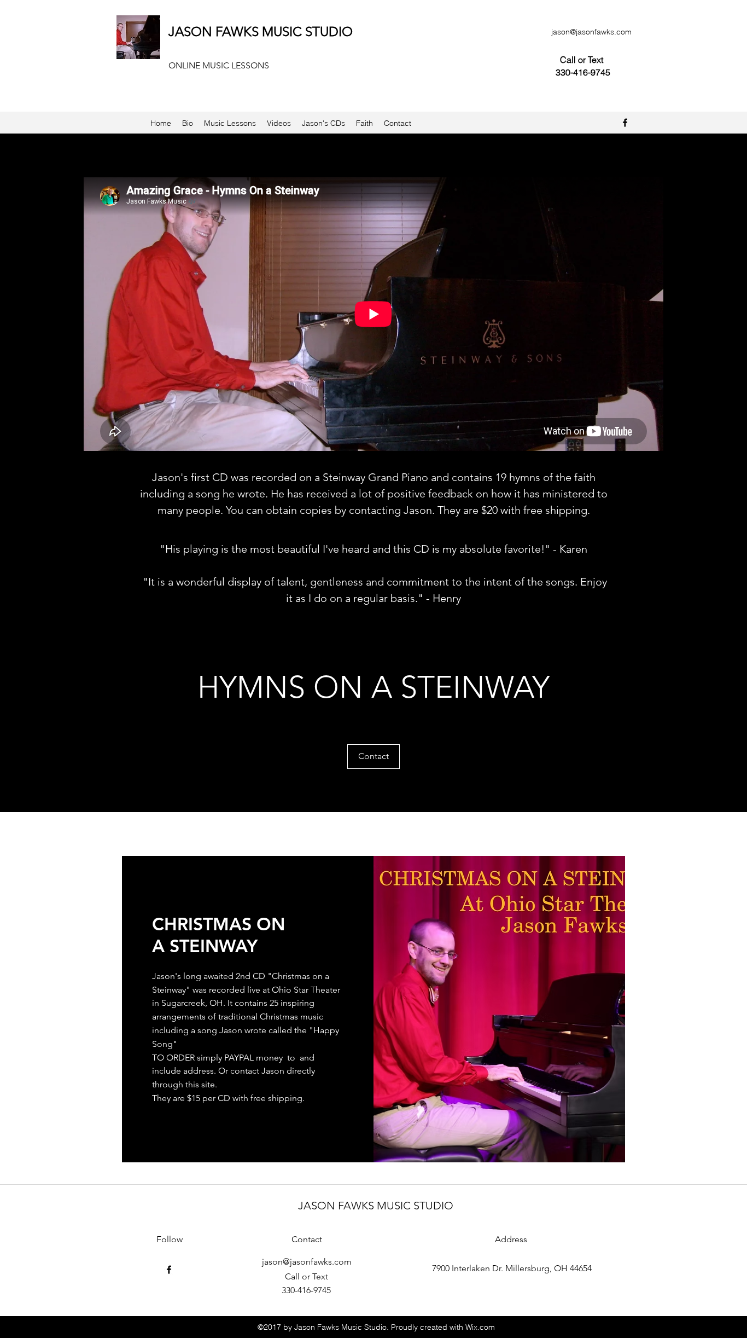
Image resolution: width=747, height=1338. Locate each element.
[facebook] (625, 122)
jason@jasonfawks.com (591, 32)
